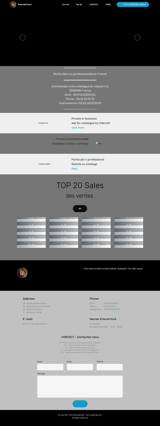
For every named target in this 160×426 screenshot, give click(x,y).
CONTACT (94, 4)
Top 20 (80, 4)
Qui (86, 148)
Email (69, 362)
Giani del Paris (25, 4)
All (80, 208)
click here (77, 127)
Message (41, 373)
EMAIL (110, 4)
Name (39, 362)
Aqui (74, 168)
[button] (23, 37)
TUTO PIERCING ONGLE (134, 4)
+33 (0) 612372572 (111, 309)
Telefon (100, 362)
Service (66, 4)
